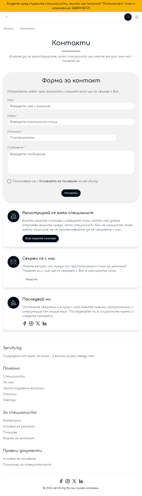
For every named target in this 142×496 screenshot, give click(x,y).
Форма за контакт (18, 438)
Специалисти (14, 376)
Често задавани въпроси (23, 388)
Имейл (12, 116)
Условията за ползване (58, 181)
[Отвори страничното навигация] (137, 17)
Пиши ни (31, 279)
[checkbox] (9, 181)
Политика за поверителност (27, 464)
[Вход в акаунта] (128, 17)
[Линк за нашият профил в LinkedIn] (45, 323)
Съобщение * (16, 147)
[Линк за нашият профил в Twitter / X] (38, 323)
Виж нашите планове (40, 238)
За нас (8, 382)
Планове (10, 432)
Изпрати (71, 193)
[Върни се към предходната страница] (6, 17)
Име (11, 100)
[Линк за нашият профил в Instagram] (31, 323)
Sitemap (9, 400)
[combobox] (61, 137)
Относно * (14, 131)
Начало (8, 28)
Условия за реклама (19, 426)
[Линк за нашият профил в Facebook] (24, 323)
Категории (12, 420)
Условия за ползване (19, 458)
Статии (9, 394)
